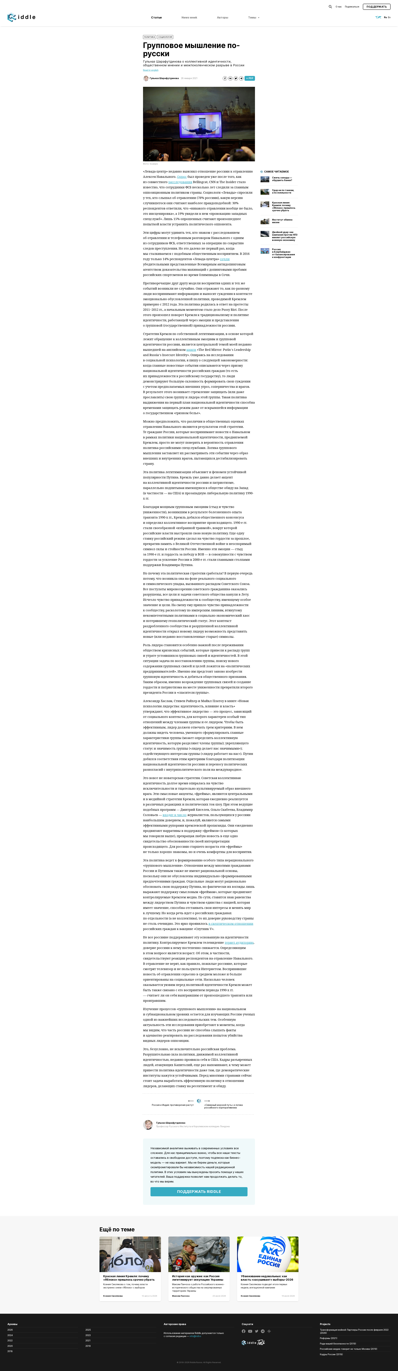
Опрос (182, 177)
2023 (88, 1335)
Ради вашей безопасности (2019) (338, 1343)
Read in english (150, 70)
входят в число (175, 815)
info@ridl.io (195, 1336)
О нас (339, 6)
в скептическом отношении (230, 923)
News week (189, 17)
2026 (10, 1329)
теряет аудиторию (239, 942)
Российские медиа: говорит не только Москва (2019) (348, 1349)
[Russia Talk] (277, 1343)
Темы (252, 17)
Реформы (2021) (328, 1338)
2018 (10, 1351)
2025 (88, 1329)
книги (191, 350)
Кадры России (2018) (331, 1354)
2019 (88, 1346)
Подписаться (352, 6)
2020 (10, 1346)
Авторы (222, 17)
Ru (385, 17)
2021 (88, 1340)
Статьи (156, 17)
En (389, 17)
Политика (149, 37)
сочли (225, 259)
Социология (165, 37)
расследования (180, 182)
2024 (10, 1335)
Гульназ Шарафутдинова (164, 78)
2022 (10, 1340)
